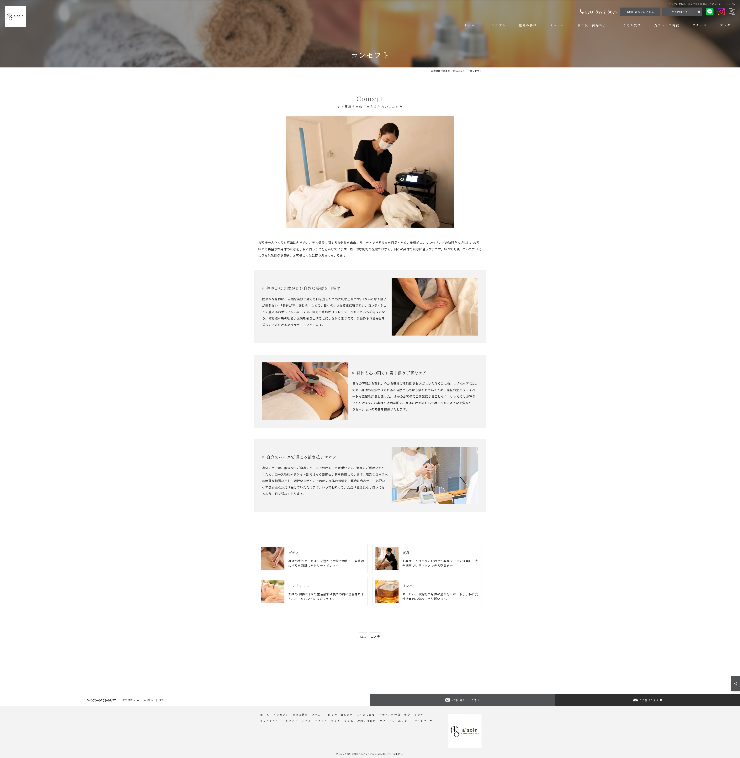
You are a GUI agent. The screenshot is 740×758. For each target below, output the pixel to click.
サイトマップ (423, 721)
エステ (375, 636)
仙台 (363, 636)
